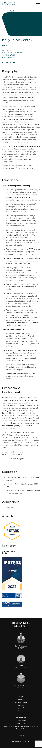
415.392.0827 (10, 58)
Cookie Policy (21, 720)
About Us (21, 708)
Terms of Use (21, 718)
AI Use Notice (21, 729)
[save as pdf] (3, 62)
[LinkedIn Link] (14, 62)
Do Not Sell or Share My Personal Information (21, 726)
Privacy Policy (21, 723)
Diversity (21, 705)
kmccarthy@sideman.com (13, 53)
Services (21, 699)
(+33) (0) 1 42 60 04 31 (21, 668)
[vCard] (7, 62)
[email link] (10, 62)
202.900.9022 (21, 687)
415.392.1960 (9, 55)
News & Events (21, 702)
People (21, 697)
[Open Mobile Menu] (38, 4)
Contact (21, 711)
